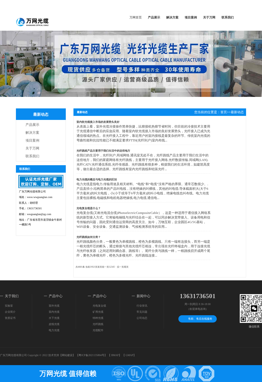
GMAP (129, 355)
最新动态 (237, 112)
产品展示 (154, 17)
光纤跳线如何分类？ (89, 237)
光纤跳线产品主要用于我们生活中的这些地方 (103, 150)
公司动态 (142, 318)
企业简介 (10, 311)
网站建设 (67, 355)
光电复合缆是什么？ (89, 208)
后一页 (120, 267)
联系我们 (228, 17)
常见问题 (142, 311)
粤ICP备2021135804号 (91, 355)
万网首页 (135, 17)
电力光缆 (54, 330)
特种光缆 (98, 318)
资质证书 (10, 318)
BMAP (115, 355)
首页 (223, 112)
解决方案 (172, 17)
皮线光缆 (54, 324)
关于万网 (209, 17)
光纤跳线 (98, 324)
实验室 (9, 305)
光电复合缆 (99, 305)
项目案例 (191, 17)
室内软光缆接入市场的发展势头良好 (98, 121)
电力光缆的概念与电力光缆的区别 (97, 179)
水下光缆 (54, 318)
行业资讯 (142, 305)
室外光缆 (54, 305)
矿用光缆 (98, 311)
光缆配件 (98, 330)
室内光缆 (54, 311)
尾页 (126, 267)
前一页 (105, 267)
